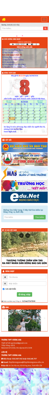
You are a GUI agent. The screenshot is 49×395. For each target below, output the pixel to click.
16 (6, 115)
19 (24, 115)
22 (43, 115)
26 (24, 118)
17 (12, 115)
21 (37, 115)
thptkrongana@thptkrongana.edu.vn (26, 362)
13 (31, 112)
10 (12, 112)
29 (43, 118)
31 (12, 121)
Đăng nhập (9, 271)
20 (31, 115)
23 (6, 118)
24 (12, 118)
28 (37, 118)
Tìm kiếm (39, 217)
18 (18, 115)
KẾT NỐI (8, 140)
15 (43, 112)
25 (18, 118)
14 (37, 112)
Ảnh (7, 307)
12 (24, 112)
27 (31, 118)
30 (6, 121)
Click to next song (24, 42)
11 (18, 112)
